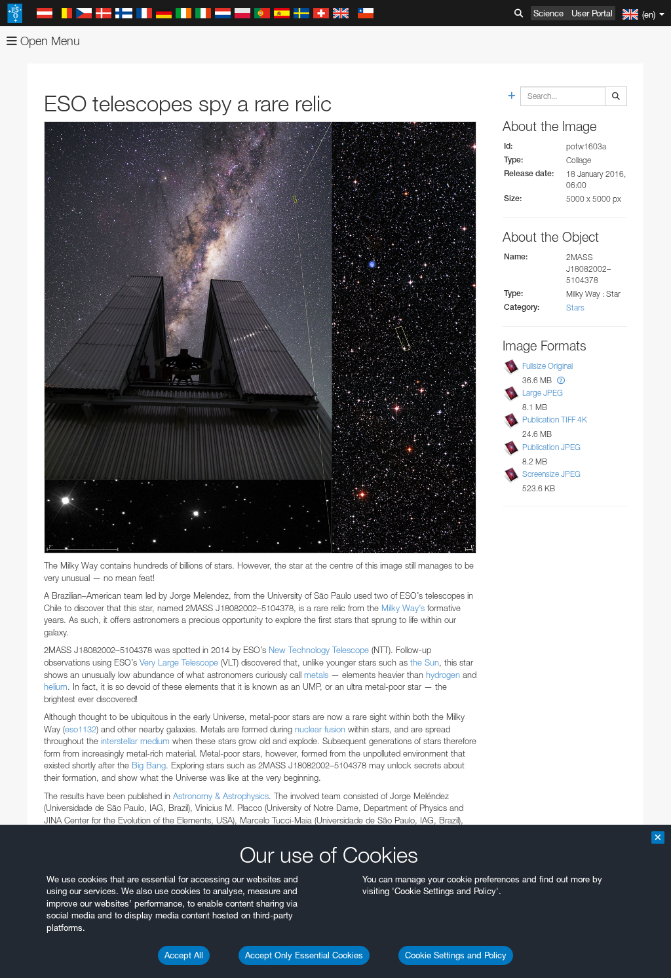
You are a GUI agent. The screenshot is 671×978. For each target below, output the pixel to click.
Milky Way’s (403, 608)
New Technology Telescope (319, 650)
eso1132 (80, 729)
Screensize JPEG (551, 474)
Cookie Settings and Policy (456, 955)
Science (548, 13)
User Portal (592, 13)
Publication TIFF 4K (554, 419)
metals (316, 674)
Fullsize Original (547, 366)
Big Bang (149, 765)
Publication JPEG (551, 447)
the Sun (424, 662)
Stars (575, 307)
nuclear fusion (320, 729)
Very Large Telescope (179, 662)
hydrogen (443, 674)
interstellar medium (135, 741)
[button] (561, 380)
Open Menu (48, 41)
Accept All (183, 955)
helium (55, 686)
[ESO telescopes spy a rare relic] (260, 337)
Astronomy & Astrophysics (221, 796)
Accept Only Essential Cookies (304, 955)
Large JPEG (542, 393)
